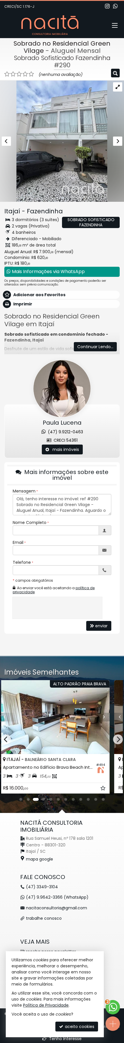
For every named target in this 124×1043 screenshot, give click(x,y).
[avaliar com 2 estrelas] (13, 74)
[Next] (109, 717)
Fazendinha (45, 211)
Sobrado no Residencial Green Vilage (62, 47)
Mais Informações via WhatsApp (48, 271)
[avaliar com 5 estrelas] (31, 74)
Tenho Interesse (65, 1039)
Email (18, 542)
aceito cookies (79, 1026)
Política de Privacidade (46, 1005)
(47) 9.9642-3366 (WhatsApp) (57, 897)
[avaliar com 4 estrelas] (25, 74)
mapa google (39, 859)
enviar (101, 626)
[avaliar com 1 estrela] (7, 74)
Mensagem (24, 491)
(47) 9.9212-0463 (64, 432)
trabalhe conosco (44, 918)
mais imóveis (64, 449)
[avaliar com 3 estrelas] (19, 74)
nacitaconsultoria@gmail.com (56, 908)
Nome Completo (29, 522)
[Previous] (15, 717)
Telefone (22, 562)
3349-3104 (42, 887)
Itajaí (12, 211)
